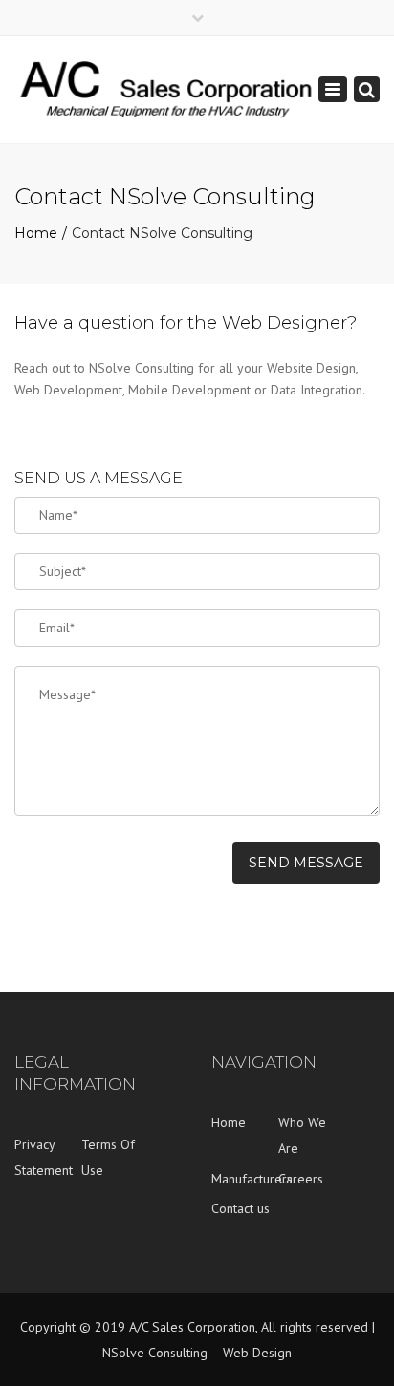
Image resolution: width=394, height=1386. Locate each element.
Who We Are (302, 1135)
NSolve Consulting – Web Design (197, 1352)
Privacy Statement (43, 1157)
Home (35, 233)
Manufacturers (244, 1178)
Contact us (240, 1208)
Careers (300, 1178)
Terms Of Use (108, 1157)
